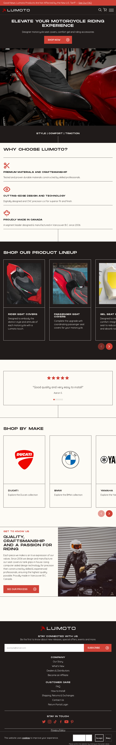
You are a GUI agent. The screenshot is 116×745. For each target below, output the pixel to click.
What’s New (58, 666)
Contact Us (58, 700)
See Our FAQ (85, 2)
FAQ (58, 686)
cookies (26, 738)
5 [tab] (62, 399)
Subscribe (94, 647)
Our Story (58, 661)
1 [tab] (54, 399)
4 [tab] (60, 399)
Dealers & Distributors (58, 670)
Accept (99, 738)
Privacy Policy (58, 730)
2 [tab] (56, 399)
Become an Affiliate (58, 675)
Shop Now (54, 39)
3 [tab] (58, 399)
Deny (108, 738)
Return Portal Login (58, 704)
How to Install (58, 691)
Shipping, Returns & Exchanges (58, 695)
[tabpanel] (58, 386)
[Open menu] (111, 10)
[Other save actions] (88, 737)
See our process (17, 589)
